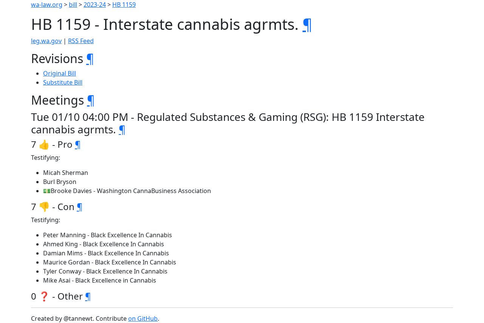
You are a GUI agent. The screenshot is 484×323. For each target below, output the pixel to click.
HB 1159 (124, 4)
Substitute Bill (62, 82)
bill (73, 4)
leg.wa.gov (46, 41)
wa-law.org (46, 4)
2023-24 (95, 4)
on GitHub (143, 318)
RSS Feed (81, 41)
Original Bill (59, 73)
